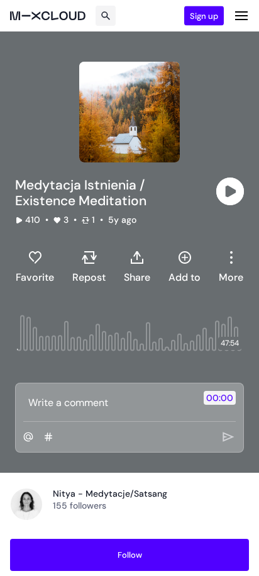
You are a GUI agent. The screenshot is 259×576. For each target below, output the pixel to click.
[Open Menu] (241, 15)
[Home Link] (47, 15)
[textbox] (108, 402)
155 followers (79, 505)
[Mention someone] (28, 437)
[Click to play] (230, 191)
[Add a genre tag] (48, 437)
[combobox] (231, 266)
